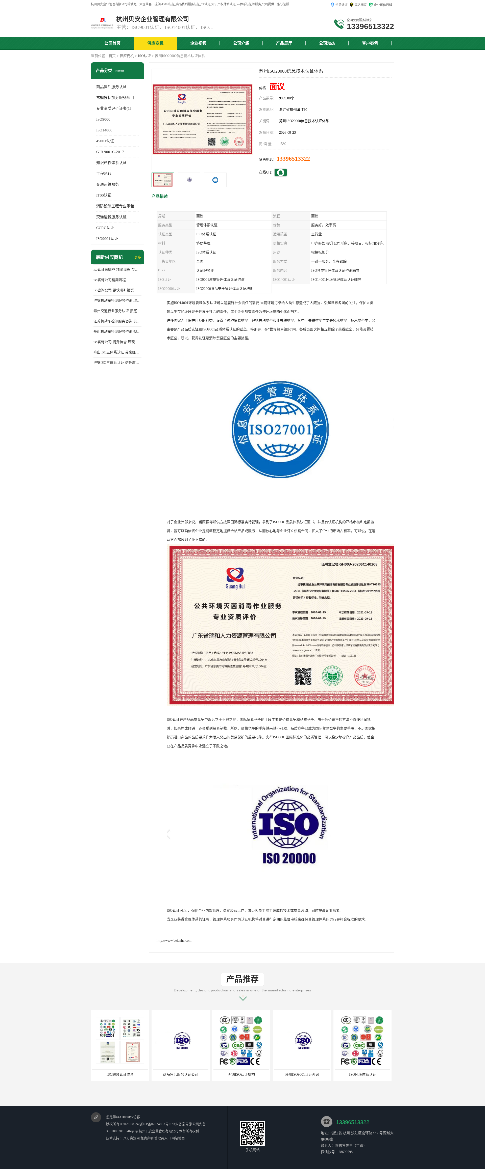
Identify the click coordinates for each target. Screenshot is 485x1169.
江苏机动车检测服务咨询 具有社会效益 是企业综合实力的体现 (117, 321)
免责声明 (147, 1138)
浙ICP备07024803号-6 (155, 1124)
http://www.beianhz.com (174, 940)
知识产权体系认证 (111, 163)
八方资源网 (131, 1138)
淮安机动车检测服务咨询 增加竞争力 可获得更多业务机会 (117, 300)
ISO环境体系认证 (302, 1074)
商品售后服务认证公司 (120, 1074)
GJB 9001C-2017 (110, 152)
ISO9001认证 (107, 239)
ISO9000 (103, 119)
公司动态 (327, 43)
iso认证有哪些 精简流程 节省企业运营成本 (117, 269)
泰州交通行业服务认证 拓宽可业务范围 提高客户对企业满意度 (117, 311)
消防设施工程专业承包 (115, 206)
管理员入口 (162, 1138)
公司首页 (112, 43)
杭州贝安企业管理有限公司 (158, 1131)
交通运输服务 (107, 184)
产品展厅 (284, 43)
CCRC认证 (105, 228)
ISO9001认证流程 (362, 1074)
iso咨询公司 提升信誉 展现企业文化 (117, 342)
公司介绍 (241, 43)
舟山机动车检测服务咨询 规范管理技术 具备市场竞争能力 (117, 331)
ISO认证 (144, 56)
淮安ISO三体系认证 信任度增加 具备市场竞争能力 (117, 363)
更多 (137, 257)
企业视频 (198, 43)
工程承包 (103, 174)
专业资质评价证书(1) (113, 108)
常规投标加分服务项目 (115, 98)
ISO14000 (104, 130)
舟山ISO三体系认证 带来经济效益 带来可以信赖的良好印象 (117, 352)
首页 (112, 56)
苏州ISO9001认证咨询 (241, 1074)
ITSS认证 (103, 195)
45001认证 (105, 141)
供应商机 (155, 43)
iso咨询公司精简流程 (109, 280)
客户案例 (370, 43)
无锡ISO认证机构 (180, 1074)
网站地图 (178, 1138)
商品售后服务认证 (111, 87)
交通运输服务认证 (111, 217)
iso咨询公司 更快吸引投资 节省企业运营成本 (117, 290)
